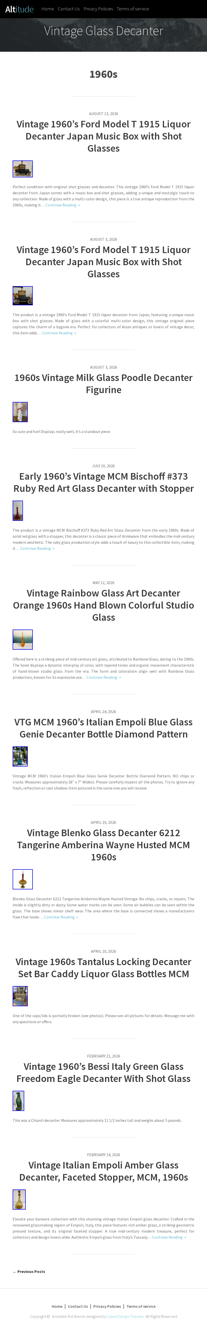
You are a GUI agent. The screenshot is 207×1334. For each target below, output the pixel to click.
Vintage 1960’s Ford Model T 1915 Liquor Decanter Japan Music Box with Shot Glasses (104, 136)
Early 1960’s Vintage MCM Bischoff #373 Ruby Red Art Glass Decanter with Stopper (103, 482)
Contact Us (69, 9)
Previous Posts (29, 1271)
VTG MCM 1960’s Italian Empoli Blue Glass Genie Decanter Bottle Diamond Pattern (103, 728)
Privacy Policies (98, 9)
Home (47, 9)
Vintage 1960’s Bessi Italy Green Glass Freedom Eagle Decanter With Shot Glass (103, 1072)
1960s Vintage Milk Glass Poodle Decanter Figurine (103, 383)
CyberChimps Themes (125, 1316)
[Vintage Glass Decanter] (19, 8)
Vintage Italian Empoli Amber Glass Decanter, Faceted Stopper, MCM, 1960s (103, 1171)
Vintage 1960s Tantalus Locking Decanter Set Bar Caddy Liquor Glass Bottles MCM (103, 967)
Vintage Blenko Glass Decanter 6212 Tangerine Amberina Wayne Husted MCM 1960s (103, 844)
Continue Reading (61, 204)
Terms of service (133, 9)
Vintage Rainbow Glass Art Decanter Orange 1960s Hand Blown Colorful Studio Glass (103, 605)
